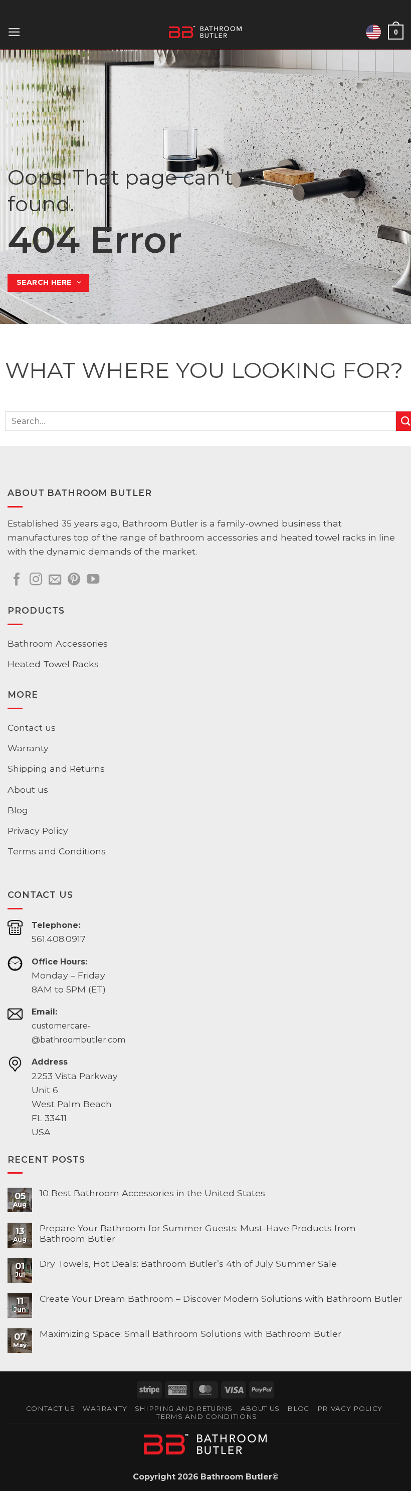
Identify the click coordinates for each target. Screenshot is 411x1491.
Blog (18, 810)
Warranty (28, 748)
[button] (14, 32)
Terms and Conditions (57, 851)
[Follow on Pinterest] (74, 580)
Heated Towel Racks (53, 664)
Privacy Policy (38, 830)
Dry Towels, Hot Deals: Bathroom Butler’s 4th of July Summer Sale (188, 1263)
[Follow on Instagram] (36, 580)
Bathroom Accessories (58, 643)
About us (28, 789)
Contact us (32, 727)
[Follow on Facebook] (17, 580)
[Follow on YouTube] (93, 580)
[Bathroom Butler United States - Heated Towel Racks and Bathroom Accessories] (206, 32)
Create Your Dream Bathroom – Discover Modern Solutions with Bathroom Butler (221, 1298)
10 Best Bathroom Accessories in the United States (152, 1193)
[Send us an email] (55, 580)
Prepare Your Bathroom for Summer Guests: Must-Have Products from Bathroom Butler (198, 1233)
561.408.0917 (59, 938)
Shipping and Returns (56, 768)
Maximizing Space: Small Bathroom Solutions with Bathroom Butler (190, 1333)
